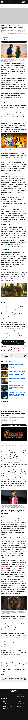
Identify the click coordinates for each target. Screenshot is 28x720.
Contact (3, 696)
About (2, 694)
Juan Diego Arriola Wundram (10, 422)
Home (2, 401)
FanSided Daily (5, 699)
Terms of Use (20, 701)
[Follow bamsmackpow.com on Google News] (25, 356)
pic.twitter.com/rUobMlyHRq (12, 95)
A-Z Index (19, 706)
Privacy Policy (4, 701)
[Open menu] (2, 2)
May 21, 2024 (22, 246)
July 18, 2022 (23, 203)
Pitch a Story (20, 699)
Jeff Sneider (15, 566)
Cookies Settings (5, 708)
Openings (19, 694)
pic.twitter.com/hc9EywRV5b (8, 201)
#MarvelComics (12, 242)
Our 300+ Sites (20, 696)
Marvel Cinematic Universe (8, 449)
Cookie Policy (4, 703)
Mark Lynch (5, 37)
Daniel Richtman (5, 566)
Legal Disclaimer (21, 703)
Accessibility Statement (7, 706)
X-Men (6, 401)
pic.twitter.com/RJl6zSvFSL (14, 244)
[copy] (9, 39)
